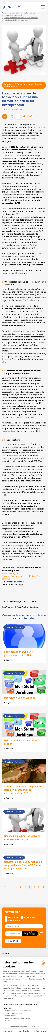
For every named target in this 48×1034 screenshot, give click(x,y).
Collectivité (14, 920)
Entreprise (29, 917)
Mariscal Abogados (10, 573)
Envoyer (13, 940)
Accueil (5, 13)
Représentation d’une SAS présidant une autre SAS (18, 653)
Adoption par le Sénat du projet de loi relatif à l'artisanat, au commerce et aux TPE (23, 790)
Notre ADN (6, 953)
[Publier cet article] (12, 116)
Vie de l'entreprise (28, 13)
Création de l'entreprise (13, 15)
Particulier (13, 917)
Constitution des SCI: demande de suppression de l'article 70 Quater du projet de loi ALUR (23, 865)
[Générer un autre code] (40, 933)
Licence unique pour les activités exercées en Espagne (22, 837)
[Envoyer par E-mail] (30, 116)
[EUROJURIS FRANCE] (12, 7)
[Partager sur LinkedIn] (18, 116)
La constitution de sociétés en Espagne (20, 742)
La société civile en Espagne (19, 697)
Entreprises (14, 13)
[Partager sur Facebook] (24, 116)
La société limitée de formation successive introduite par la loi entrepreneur (20, 19)
